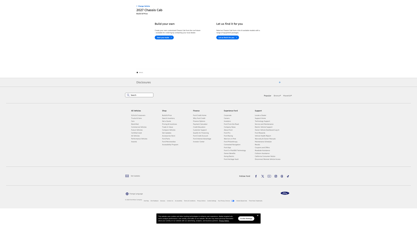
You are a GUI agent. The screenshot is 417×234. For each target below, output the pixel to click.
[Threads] (282, 176)
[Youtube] (269, 176)
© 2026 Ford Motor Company (133, 200)
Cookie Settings (246, 218)
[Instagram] (276, 176)
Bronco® (277, 95)
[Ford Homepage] (285, 193)
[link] (146, 200)
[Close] (257, 217)
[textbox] (139, 95)
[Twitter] (262, 176)
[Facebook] (256, 176)
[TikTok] (288, 176)
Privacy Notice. (224, 221)
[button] (134, 193)
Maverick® (287, 95)
